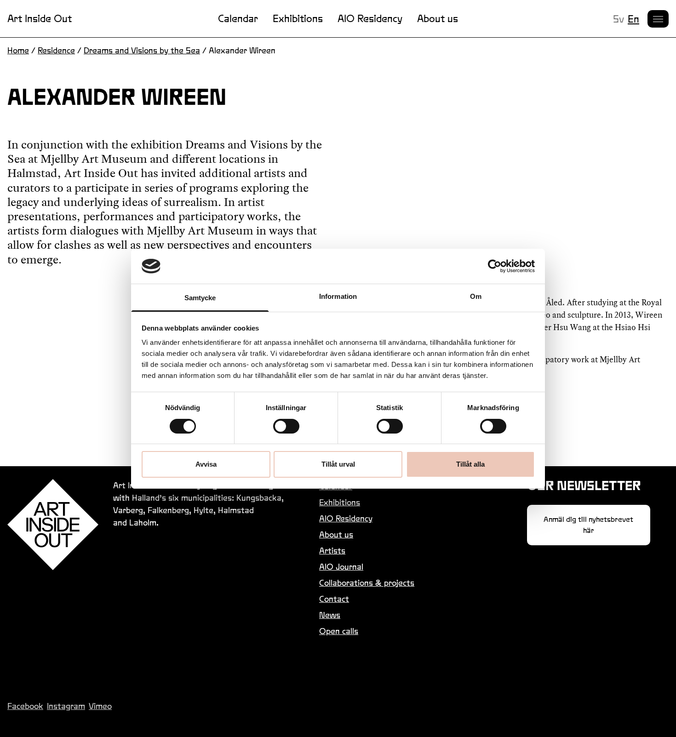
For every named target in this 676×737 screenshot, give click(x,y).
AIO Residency (370, 18)
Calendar (238, 18)
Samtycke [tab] (200, 298)
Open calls (338, 631)
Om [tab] (475, 296)
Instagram (66, 706)
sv (618, 19)
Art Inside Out (39, 18)
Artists (332, 550)
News (329, 615)
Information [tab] (338, 296)
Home (18, 50)
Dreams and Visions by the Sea (142, 50)
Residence (56, 50)
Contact (334, 599)
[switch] (286, 426)
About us (437, 18)
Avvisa (206, 464)
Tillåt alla (470, 464)
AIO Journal (341, 566)
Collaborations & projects (366, 583)
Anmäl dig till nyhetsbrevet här (588, 525)
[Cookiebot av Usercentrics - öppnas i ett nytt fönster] (494, 266)
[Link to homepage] (52, 524)
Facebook (25, 706)
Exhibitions (298, 18)
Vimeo (100, 706)
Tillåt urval (338, 464)
